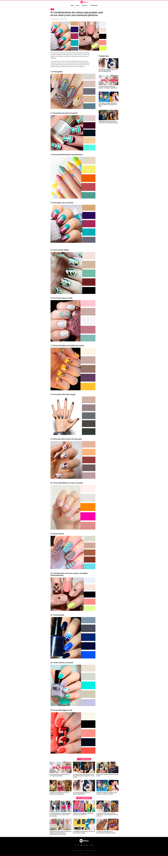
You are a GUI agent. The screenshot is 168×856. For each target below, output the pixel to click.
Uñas (52, 9)
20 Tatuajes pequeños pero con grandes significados (108, 70)
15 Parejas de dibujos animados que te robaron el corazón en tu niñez (108, 104)
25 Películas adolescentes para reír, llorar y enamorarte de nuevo (108, 122)
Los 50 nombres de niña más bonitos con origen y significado (108, 87)
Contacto (81, 853)
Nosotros (87, 853)
